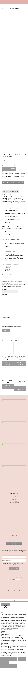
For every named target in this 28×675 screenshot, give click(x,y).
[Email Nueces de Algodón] (10, 543)
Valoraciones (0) (14, 191)
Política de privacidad (14, 504)
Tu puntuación (5, 289)
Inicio (4, 25)
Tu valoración (5, 294)
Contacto (14, 496)
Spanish (13, 579)
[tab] (6, 191)
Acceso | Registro (7, 3)
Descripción (5, 191)
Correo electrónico (6, 317)
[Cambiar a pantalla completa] (22, 659)
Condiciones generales (14, 502)
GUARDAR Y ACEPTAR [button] (6, 655)
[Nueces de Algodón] (14, 13)
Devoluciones (14, 499)
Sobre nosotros (14, 495)
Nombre (4, 310)
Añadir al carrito (9, 169)
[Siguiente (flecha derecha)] (13, 666)
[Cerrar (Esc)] (4, 659)
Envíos (14, 498)
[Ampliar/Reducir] (4, 662)
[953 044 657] (17, 543)
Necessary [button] (3, 631)
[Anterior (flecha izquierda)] (4, 666)
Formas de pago (14, 501)
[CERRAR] (5, 604)
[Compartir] (13, 659)
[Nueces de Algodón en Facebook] (14, 543)
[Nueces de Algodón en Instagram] (7, 543)
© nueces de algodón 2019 (14, 590)
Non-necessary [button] (4, 643)
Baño (7, 25)
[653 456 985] (20, 543)
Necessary (5, 632)
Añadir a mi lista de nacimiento (13, 182)
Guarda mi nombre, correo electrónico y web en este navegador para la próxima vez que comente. (13, 325)
